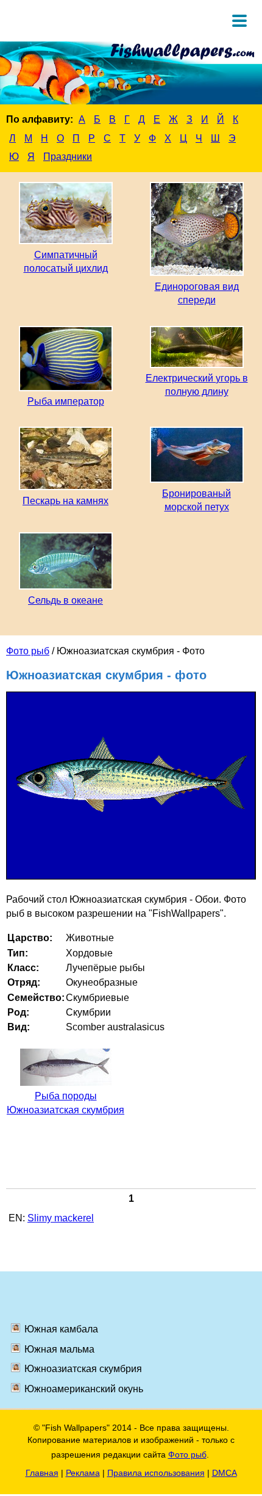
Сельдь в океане (65, 600)
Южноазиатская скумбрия (83, 1369)
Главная (42, 1473)
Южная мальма (59, 1349)
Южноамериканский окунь (83, 1389)
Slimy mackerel (60, 1218)
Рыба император (65, 401)
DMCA (224, 1473)
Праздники (67, 156)
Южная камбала (61, 1329)
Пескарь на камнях (65, 501)
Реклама (83, 1473)
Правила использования (156, 1473)
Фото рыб (27, 651)
